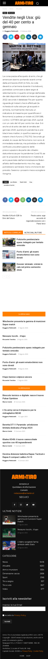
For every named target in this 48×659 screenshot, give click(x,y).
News (11, 9)
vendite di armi (9, 185)
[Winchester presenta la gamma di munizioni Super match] (9, 519)
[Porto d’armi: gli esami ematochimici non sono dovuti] (9, 254)
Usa (30, 182)
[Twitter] (11, 37)
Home (5, 9)
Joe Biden (13, 182)
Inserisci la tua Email (12, 605)
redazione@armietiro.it (24, 493)
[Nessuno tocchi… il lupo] (9, 532)
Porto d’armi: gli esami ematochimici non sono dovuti (28, 254)
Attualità (19, 9)
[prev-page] (4, 276)
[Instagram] (20, 504)
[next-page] (8, 276)
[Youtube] (33, 504)
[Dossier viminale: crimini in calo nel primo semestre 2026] (9, 267)
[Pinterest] (16, 37)
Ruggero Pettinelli (11, 31)
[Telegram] (40, 37)
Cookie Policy (38, 651)
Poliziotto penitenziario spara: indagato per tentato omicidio (30, 242)
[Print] (34, 37)
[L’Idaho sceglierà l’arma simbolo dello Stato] (9, 545)
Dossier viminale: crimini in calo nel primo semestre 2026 (29, 267)
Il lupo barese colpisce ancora (17, 377)
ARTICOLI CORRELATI (12, 233)
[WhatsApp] (22, 37)
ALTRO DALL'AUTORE (33, 233)
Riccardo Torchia (9, 339)
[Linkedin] (28, 37)
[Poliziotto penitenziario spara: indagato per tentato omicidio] (9, 242)
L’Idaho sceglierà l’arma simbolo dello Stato (28, 543)
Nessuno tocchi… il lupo (14, 336)
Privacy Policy (20, 615)
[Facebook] (5, 37)
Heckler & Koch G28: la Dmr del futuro (12, 216)
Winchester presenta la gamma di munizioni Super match (30, 519)
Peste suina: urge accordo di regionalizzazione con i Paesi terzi (35, 219)
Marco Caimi (7, 402)
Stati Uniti (23, 182)
